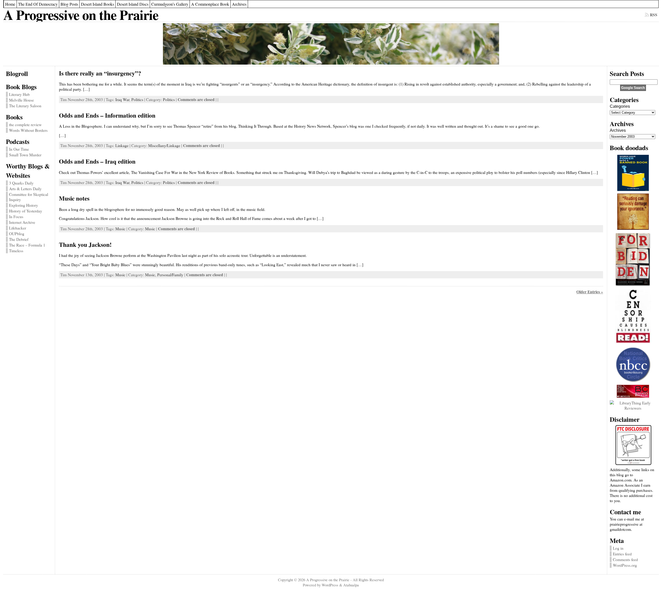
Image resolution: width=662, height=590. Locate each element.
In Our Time (19, 149)
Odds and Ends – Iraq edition (97, 161)
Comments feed (625, 559)
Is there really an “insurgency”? (100, 73)
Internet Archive (22, 222)
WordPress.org (625, 565)
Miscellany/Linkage (164, 145)
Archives (618, 130)
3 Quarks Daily (21, 183)
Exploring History (23, 205)
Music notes (74, 198)
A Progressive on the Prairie (80, 15)
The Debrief (18, 239)
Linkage (122, 145)
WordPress (330, 584)
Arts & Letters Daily (25, 188)
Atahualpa (351, 584)
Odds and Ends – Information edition (107, 115)
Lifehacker (17, 228)
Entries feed (622, 553)
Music (120, 228)
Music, (151, 274)
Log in (618, 548)
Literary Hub (19, 94)
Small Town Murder (25, 154)
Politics (137, 99)
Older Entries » (589, 292)
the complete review (25, 124)
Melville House (21, 100)
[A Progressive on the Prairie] (331, 44)
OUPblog (16, 233)
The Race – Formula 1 (27, 245)
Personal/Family (170, 274)
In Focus (16, 216)
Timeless (16, 250)
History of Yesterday (25, 210)
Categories (620, 106)
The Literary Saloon (25, 105)
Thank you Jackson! (85, 244)
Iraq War (122, 99)
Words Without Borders (28, 130)
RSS (653, 15)
